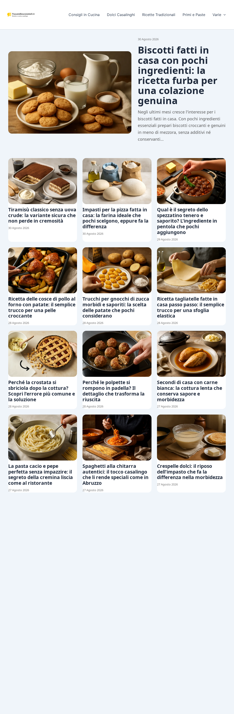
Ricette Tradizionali (158, 14)
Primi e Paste (194, 14)
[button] (223, 14)
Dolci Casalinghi (121, 14)
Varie (217, 14)
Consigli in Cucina (84, 14)
